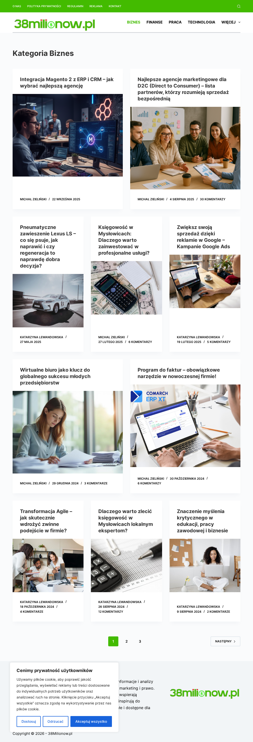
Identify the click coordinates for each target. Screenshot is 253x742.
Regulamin (75, 6)
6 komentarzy (140, 342)
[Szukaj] (238, 6)
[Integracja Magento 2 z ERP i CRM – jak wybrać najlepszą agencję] (68, 135)
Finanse (155, 22)
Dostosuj (28, 721)
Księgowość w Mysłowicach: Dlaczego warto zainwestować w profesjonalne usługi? (123, 240)
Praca (175, 22)
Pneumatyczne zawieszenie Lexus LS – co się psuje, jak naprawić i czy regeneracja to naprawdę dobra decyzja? (48, 246)
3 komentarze (95, 483)
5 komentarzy (219, 342)
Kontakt (115, 6)
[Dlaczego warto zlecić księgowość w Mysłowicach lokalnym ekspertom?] (126, 565)
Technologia (201, 22)
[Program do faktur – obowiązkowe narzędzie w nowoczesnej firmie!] (185, 425)
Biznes (133, 22)
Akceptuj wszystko (91, 721)
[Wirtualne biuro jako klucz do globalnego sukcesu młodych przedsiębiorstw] (68, 432)
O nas (17, 6)
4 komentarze (31, 611)
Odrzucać (55, 721)
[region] (64, 697)
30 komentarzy (212, 199)
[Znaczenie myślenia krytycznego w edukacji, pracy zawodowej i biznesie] (204, 565)
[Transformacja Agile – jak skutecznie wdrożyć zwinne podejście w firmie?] (48, 565)
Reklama (96, 6)
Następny (223, 641)
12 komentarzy (110, 611)
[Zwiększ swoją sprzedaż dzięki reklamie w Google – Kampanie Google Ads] (204, 281)
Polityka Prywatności (44, 6)
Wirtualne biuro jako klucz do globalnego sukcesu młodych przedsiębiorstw (55, 376)
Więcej (228, 22)
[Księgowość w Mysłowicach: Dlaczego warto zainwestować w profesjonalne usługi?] (126, 287)
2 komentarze (218, 611)
